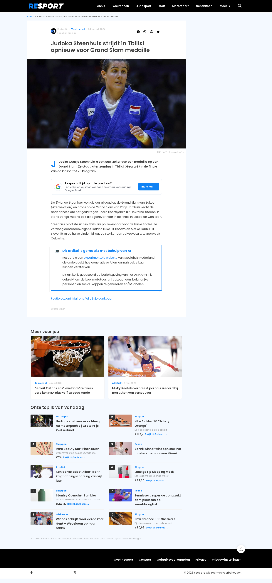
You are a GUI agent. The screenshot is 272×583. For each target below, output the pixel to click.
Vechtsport (78, 29)
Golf (162, 6)
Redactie (62, 29)
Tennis (100, 6)
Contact (145, 560)
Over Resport (123, 560)
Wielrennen (121, 6)
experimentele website (100, 258)
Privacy (200, 560)
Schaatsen (204, 6)
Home (30, 16)
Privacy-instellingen (226, 560)
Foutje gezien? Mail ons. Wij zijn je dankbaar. (82, 298)
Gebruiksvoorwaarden (173, 560)
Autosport (143, 6)
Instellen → (148, 186)
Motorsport (180, 6)
